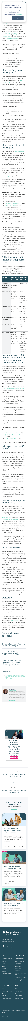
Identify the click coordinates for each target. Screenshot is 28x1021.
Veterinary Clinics (20, 980)
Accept (17, 18)
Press (16, 989)
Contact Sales (18, 991)
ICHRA (3, 963)
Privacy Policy (19, 14)
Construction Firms (20, 977)
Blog (3, 989)
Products (5, 955)
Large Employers (19, 961)
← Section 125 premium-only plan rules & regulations (14, 775)
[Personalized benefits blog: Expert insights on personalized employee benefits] (14, 782)
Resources (5, 985)
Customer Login (6, 974)
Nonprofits (18, 963)
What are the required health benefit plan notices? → (13, 791)
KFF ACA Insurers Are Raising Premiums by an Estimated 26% (15, 675)
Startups (17, 970)
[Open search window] (22, 2)
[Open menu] (25, 2)
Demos (4, 971)
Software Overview (7, 958)
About (17, 985)
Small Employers (19, 958)
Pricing (4, 969)
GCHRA (4, 966)
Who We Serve (20, 955)
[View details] (3, 946)
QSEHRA (4, 961)
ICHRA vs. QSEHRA (7, 991)
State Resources (6, 998)
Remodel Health (19, 998)
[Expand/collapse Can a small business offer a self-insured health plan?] (24, 644)
